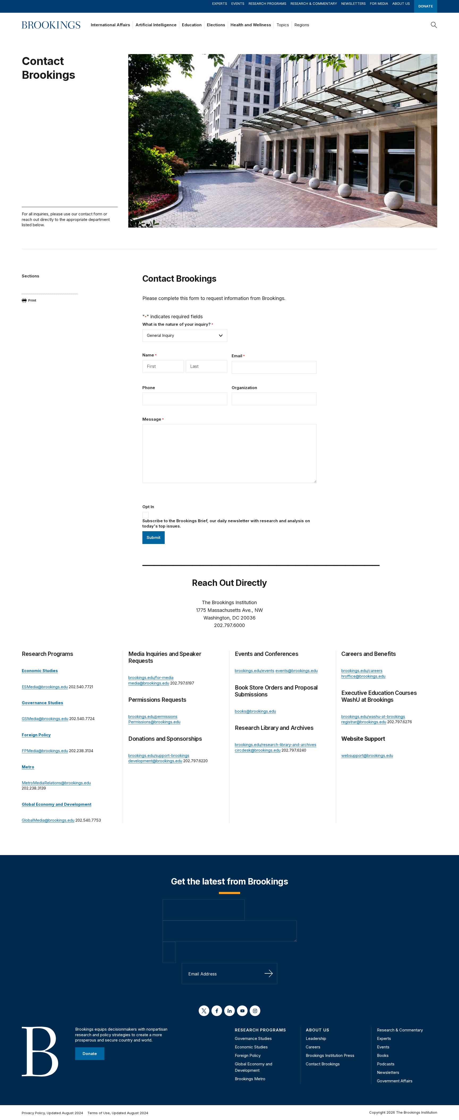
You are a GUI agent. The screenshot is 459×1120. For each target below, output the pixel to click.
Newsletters (353, 3)
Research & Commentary (314, 3)
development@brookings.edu (155, 760)
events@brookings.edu (296, 670)
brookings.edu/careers (361, 670)
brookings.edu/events (254, 670)
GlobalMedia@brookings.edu (48, 820)
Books (383, 1055)
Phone (148, 387)
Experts (219, 3)
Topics (283, 24)
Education (192, 24)
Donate (425, 6)
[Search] (434, 25)
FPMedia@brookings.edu (45, 750)
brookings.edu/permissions (152, 716)
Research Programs (267, 3)
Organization (244, 387)
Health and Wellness (251, 24)
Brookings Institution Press (330, 1055)
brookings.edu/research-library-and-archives (275, 744)
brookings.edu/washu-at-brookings (373, 716)
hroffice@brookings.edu (363, 676)
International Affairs (110, 24)
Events (237, 3)
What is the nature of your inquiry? (177, 324)
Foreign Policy (248, 1055)
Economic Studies (251, 1046)
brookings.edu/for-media (150, 677)
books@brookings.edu (255, 711)
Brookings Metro (250, 1078)
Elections (216, 24)
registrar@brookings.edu (363, 721)
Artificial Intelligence (156, 24)
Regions (301, 24)
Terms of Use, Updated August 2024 (117, 1113)
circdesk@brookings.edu (257, 750)
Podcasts (385, 1063)
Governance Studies (253, 1038)
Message (153, 419)
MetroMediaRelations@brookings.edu (56, 782)
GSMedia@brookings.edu (45, 718)
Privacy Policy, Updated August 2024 (52, 1113)
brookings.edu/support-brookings (158, 755)
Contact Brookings (323, 1063)
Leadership (316, 1038)
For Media (379, 3)
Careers (313, 1046)
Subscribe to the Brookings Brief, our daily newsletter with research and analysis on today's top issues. (226, 523)
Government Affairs (395, 1080)
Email (238, 355)
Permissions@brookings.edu (154, 721)
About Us (401, 3)
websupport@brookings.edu (367, 755)
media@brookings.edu (148, 683)
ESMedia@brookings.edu (45, 686)
